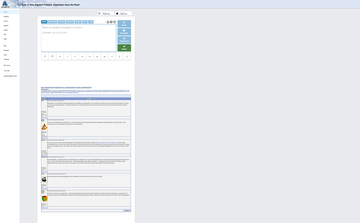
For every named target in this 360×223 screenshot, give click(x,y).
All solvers (7, 65)
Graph (6, 30)
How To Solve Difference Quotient (70, 92)
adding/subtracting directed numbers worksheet (113, 90)
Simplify (6, 16)
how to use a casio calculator (70, 91)
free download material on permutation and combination (66, 88)
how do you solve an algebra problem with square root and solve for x (68, 90)
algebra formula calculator (104, 91)
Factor (6, 21)
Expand (6, 25)
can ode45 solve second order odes (93, 90)
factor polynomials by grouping (56, 91)
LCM (5, 39)
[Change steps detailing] (114, 21)
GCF (5, 34)
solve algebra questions (46, 90)
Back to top (44, 117)
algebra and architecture (56, 92)
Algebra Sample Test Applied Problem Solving (87, 91)
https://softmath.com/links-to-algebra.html (108, 142)
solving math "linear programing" (118, 91)
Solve (5, 12)
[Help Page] (111, 21)
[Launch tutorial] (107, 21)
